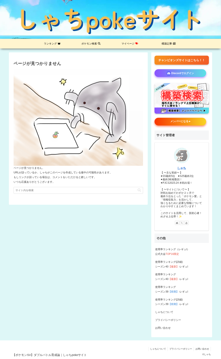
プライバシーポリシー (168, 320)
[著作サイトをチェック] (177, 223)
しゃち (181, 168)
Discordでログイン (182, 73)
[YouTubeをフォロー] (186, 223)
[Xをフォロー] (182, 223)
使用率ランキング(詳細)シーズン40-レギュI (171, 264)
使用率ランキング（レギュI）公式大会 (172, 251)
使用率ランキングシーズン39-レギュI (171, 289)
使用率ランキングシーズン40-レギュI (171, 276)
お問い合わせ (163, 327)
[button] (139, 190)
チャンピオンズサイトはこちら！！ (181, 60)
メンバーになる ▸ (180, 121)
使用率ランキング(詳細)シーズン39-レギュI (171, 302)
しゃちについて (164, 312)
